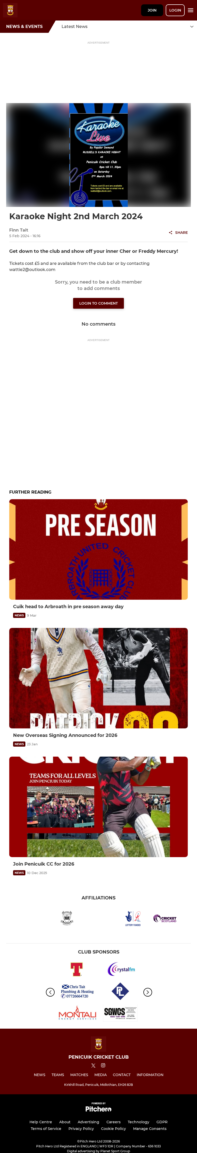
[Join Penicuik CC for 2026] (98, 807)
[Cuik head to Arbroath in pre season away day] (98, 549)
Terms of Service (46, 1128)
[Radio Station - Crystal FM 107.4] (120, 970)
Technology (138, 1122)
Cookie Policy (113, 1128)
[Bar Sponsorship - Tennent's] (76, 970)
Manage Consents (149, 1128)
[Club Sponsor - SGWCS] (120, 1014)
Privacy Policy (81, 1128)
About (65, 1122)
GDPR (162, 1122)
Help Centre (40, 1122)
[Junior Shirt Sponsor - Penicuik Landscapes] (120, 992)
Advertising (88, 1122)
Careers (113, 1122)
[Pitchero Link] (98, 1110)
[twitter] (93, 1066)
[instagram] (103, 1066)
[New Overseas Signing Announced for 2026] (98, 678)
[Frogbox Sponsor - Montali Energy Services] (76, 1014)
